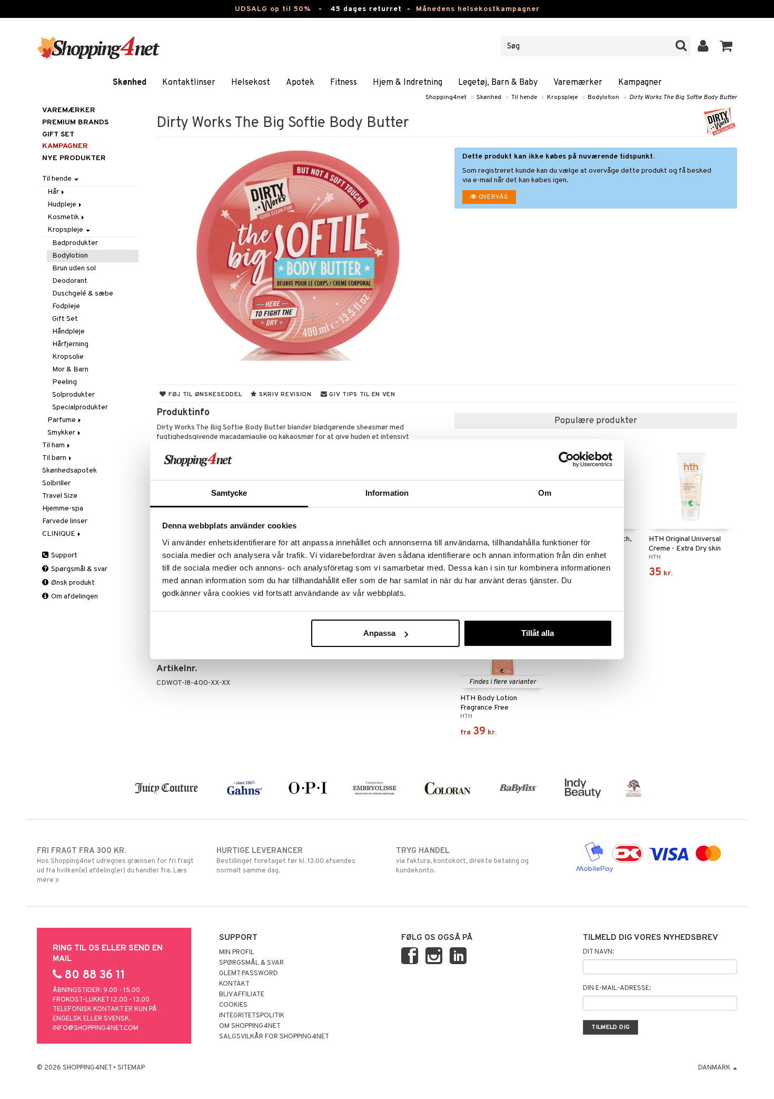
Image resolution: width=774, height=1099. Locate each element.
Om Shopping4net (250, 1026)
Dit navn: (598, 952)
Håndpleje (68, 331)
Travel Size (59, 496)
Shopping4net (446, 97)
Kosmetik (64, 217)
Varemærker (577, 82)
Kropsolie (68, 356)
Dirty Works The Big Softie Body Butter (683, 97)
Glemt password (248, 973)
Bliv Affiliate (241, 994)
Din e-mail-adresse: (617, 988)
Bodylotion (603, 97)
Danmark (715, 1068)
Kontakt (234, 984)
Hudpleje (62, 204)
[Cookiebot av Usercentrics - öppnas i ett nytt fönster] (566, 459)
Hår (54, 192)
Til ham (54, 445)
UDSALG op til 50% (273, 9)
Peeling (64, 382)
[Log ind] (703, 46)
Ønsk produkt (72, 582)
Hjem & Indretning (407, 82)
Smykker (62, 432)
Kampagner (640, 82)
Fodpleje (66, 306)
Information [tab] (387, 492)
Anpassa (379, 633)
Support (63, 555)
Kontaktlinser (188, 82)
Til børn (55, 458)
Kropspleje (562, 97)
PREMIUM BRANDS (75, 122)
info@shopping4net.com (95, 1028)
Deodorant (69, 281)
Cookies (233, 1005)
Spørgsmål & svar (78, 569)
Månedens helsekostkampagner (478, 9)
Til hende (524, 97)
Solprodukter (73, 394)
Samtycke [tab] (229, 492)
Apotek (300, 82)
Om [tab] (544, 492)
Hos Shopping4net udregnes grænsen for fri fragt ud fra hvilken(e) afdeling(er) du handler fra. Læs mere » (115, 865)
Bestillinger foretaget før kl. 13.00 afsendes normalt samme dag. (285, 860)
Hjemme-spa (62, 508)
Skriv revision (284, 394)
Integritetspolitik (251, 1016)
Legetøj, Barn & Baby (498, 82)
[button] (726, 46)
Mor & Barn (70, 369)
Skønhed (129, 82)
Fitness (343, 82)
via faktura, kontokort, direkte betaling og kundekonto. (462, 860)
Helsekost (250, 82)
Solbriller (56, 483)
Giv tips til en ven (361, 394)
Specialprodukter (80, 407)
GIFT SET (58, 134)
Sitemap (131, 1068)
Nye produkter (74, 158)
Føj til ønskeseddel (204, 394)
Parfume (62, 420)
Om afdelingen (73, 596)
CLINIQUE (59, 533)
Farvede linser (64, 521)
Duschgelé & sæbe (82, 293)
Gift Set (65, 319)
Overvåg (492, 197)
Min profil (236, 952)
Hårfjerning (70, 344)
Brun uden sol (74, 268)
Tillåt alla (537, 633)
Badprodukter (75, 243)
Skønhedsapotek (69, 470)
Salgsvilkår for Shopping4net (274, 1037)
